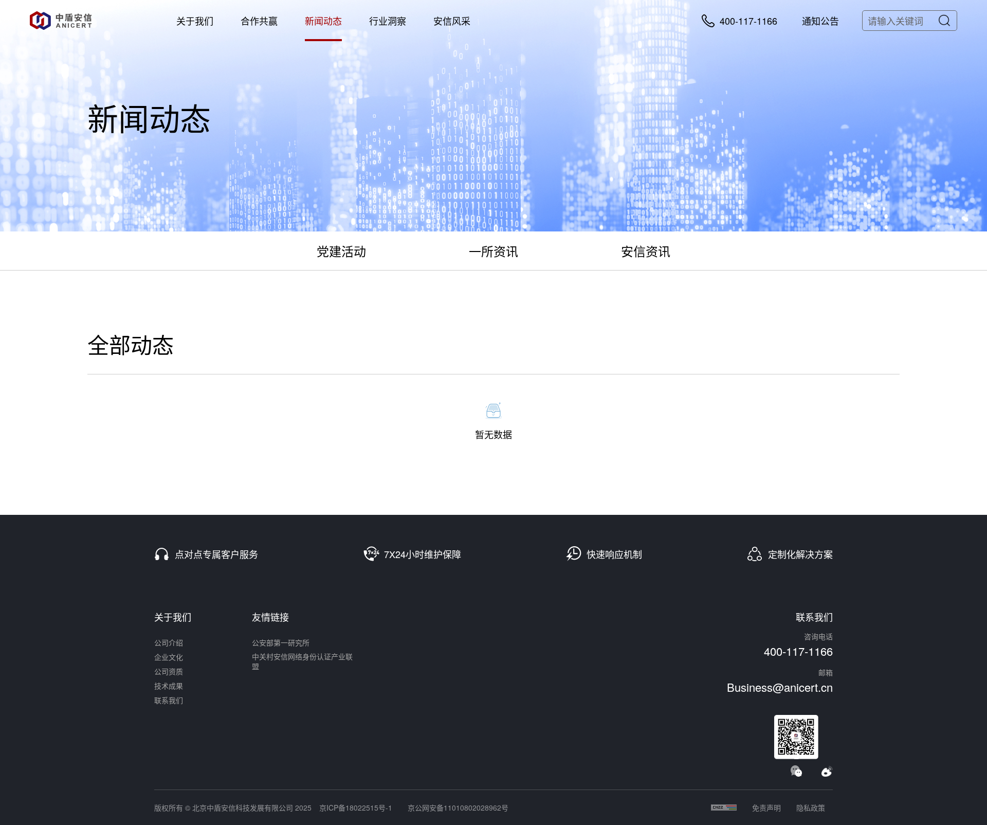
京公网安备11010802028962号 (458, 807)
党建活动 (341, 251)
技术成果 (168, 685)
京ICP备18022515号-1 (355, 807)
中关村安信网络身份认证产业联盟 (302, 661)
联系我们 (168, 700)
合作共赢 (259, 20)
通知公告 (820, 20)
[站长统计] (724, 807)
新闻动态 (323, 20)
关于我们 (194, 20)
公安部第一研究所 (280, 642)
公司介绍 (168, 642)
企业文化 (168, 657)
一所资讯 (493, 251)
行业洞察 (387, 20)
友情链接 (270, 616)
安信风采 (451, 20)
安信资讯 (645, 251)
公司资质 (168, 671)
